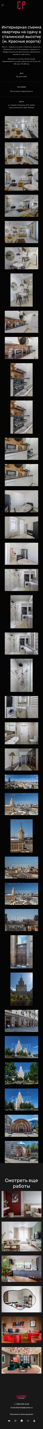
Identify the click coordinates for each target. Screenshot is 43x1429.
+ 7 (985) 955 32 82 (21, 1404)
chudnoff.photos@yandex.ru (21, 1408)
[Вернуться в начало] (21, 5)
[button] (3, 5)
